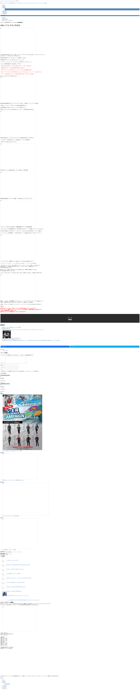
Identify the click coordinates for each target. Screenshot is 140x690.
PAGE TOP (136, 668)
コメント (2, 363)
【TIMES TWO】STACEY (16, 338)
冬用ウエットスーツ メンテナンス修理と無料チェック (13, 480)
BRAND (4, 682)
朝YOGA (8, 328)
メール (2, 367)
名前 (1, 365)
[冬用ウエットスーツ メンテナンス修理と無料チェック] (20, 479)
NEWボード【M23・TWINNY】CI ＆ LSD (15, 569)
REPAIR (4, 685)
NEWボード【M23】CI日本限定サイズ (14, 591)
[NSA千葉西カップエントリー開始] (20, 548)
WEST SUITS (20, 22)
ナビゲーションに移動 (13, 0)
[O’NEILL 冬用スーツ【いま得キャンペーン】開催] (22, 449)
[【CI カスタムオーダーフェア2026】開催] (26, 514)
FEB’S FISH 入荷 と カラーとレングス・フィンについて (18, 595)
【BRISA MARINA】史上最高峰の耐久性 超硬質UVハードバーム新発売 (46, 340)
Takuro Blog (5, 686)
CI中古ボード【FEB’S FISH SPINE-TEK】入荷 (16, 586)
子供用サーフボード (15, 339)
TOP (3, 679)
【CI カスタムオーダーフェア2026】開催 (11, 515)
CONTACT (5, 688)
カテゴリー (2, 551)
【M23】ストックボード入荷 (12, 560)
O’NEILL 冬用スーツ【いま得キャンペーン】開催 (12, 450)
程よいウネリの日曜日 (16, 327)
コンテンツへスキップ (4, 0)
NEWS (4, 680)
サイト (1, 369)
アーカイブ (2, 554)
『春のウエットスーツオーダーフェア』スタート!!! (34, 329)
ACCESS (4, 687)
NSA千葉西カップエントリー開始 (9, 549)
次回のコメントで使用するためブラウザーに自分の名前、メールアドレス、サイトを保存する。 (20, 371)
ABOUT (4, 681)
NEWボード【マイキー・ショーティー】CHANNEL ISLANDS (19, 577)
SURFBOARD (7, 8)
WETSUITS (7, 9)
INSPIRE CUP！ (3, 380)
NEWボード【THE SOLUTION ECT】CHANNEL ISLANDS (18, 564)
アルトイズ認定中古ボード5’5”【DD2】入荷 (15, 582)
